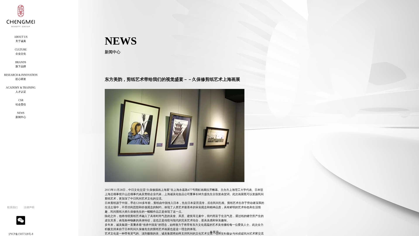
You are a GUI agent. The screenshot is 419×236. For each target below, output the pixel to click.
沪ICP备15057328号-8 (21, 234)
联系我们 (12, 207)
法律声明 (29, 207)
